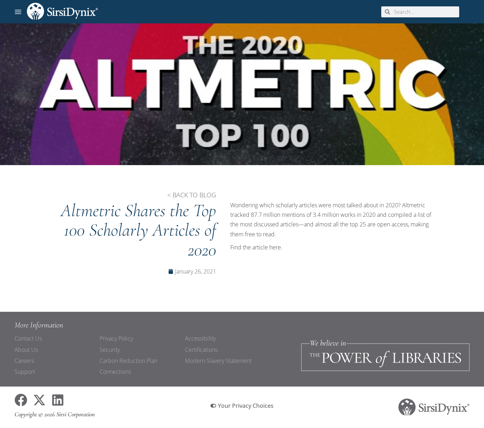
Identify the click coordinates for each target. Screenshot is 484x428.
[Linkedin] (57, 400)
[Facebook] (21, 400)
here (275, 247)
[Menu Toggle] (18, 11)
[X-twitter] (39, 400)
